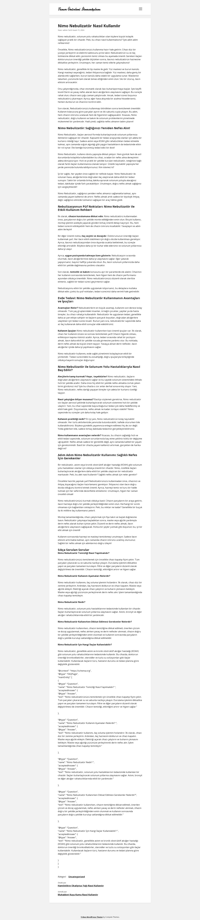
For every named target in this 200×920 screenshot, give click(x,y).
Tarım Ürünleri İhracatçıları (79, 9)
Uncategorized (76, 876)
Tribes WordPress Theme (92, 917)
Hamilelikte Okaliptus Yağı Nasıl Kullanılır (81, 885)
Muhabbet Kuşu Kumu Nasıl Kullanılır (78, 894)
